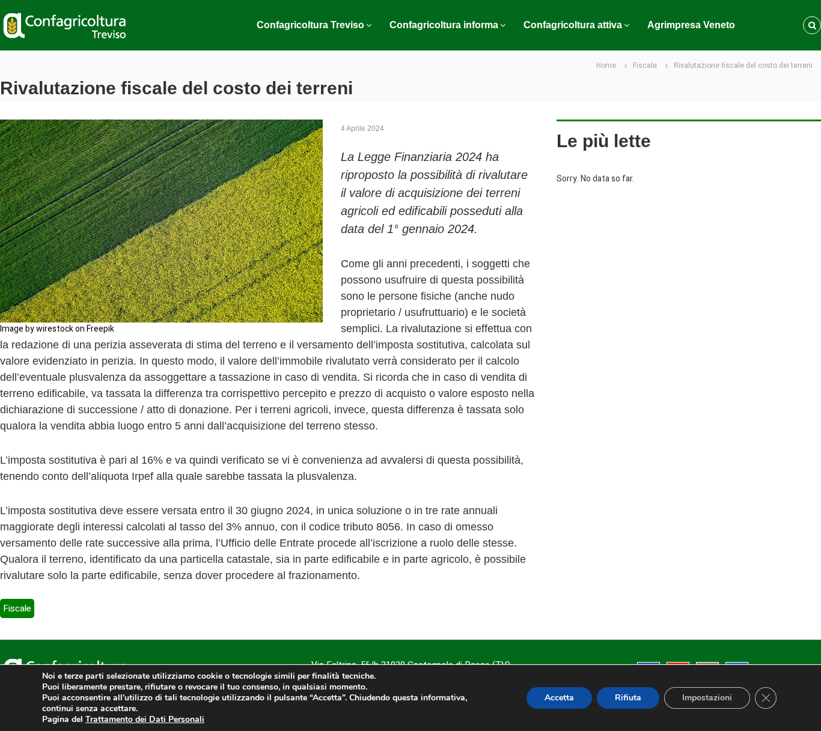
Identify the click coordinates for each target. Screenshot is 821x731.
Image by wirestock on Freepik (57, 329)
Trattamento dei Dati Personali (144, 719)
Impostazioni (707, 697)
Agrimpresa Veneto (691, 25)
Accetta (559, 697)
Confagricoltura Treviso (310, 25)
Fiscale (645, 65)
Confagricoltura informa (443, 25)
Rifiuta (628, 697)
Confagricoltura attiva (572, 25)
